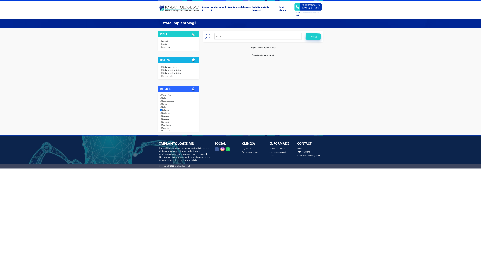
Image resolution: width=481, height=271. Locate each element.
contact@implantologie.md (308, 155)
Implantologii (218, 7)
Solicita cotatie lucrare (261, 8)
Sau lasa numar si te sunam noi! (307, 14)
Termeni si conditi (277, 148)
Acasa (205, 7)
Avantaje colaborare (239, 7)
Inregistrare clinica (250, 152)
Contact (300, 148)
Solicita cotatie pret (278, 152)
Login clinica (247, 148)
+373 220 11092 (303, 152)
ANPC (272, 155)
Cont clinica (282, 8)
